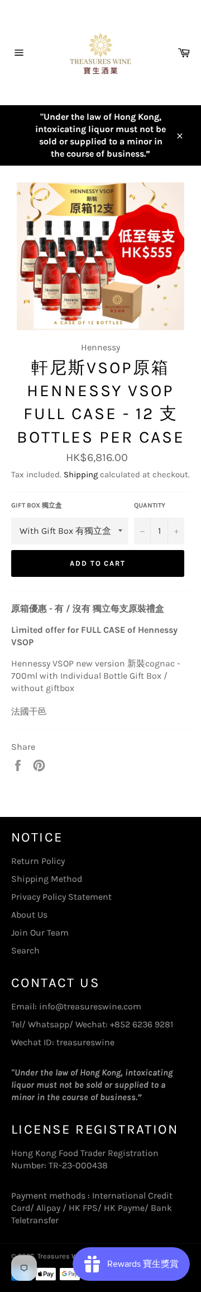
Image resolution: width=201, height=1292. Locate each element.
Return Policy (38, 861)
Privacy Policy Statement (61, 896)
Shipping (81, 474)
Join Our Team (40, 932)
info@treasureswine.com (90, 1006)
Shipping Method (46, 878)
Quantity (149, 505)
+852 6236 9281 (141, 1024)
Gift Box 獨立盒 (36, 505)
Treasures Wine (62, 1256)
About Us (29, 914)
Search (25, 950)
